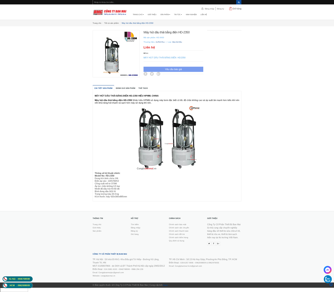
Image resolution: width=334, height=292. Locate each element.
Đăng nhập (209, 9)
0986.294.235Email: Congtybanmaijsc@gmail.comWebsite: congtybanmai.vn (118, 272)
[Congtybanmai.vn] (110, 11)
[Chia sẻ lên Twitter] (152, 74)
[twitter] (209, 244)
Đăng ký (220, 9)
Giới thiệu (152, 14)
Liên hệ (204, 14)
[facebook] (214, 244)
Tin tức (177, 14)
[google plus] (218, 244)
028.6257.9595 (186, 263)
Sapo (165, 285)
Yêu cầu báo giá (173, 69)
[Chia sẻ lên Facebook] (145, 74)
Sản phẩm (164, 14)
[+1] (158, 74)
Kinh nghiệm (191, 14)
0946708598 (124, 269)
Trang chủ (138, 14)
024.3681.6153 (110, 269)
